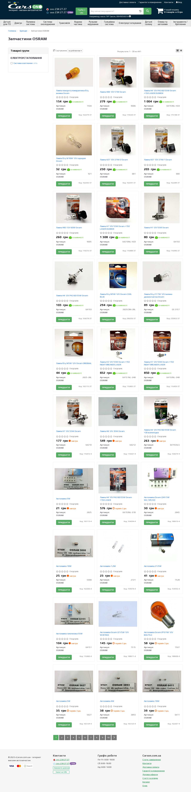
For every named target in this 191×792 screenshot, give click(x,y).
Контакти (168, 2)
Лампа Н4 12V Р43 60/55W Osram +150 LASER (116, 498)
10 (108, 737)
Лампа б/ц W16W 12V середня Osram (71, 159)
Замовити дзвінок (61, 768)
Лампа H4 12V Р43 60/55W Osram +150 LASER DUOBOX (160, 91)
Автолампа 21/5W (152, 566)
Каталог (146, 782)
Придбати (64, 116)
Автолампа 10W (63, 566)
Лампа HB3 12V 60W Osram (69, 227)
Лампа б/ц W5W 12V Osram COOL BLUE (116, 295)
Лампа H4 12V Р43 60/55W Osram (72, 295)
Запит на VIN (61, 772)
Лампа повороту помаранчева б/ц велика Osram (72, 91)
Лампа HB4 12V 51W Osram (113, 92)
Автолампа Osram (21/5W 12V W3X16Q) (114, 633)
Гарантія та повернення (150, 2)
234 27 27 (58, 9)
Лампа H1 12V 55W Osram (156, 227)
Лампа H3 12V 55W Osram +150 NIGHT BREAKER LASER (115, 363)
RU (9, 2)
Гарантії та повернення (154, 771)
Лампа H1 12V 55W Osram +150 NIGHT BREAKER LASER (159, 363)
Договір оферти (150, 774)
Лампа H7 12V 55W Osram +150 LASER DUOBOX (115, 227)
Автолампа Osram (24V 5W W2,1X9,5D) (157, 498)
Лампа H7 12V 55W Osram (68, 431)
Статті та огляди (150, 778)
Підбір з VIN (81, 11)
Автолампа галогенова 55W (69, 633)
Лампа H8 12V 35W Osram (112, 431)
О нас (145, 785)
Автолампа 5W (63, 498)
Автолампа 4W (107, 701)
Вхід (180, 2)
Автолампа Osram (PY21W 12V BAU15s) (158, 633)
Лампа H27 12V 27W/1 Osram (158, 159)
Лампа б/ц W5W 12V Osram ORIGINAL (74, 363)
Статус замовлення (152, 759)
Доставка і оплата (127, 2)
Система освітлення (25, 63)
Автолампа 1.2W (108, 566)
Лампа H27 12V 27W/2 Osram (114, 159)
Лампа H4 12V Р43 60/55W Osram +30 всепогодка (160, 431)
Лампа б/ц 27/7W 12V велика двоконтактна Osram (158, 295)
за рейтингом (74, 51)
